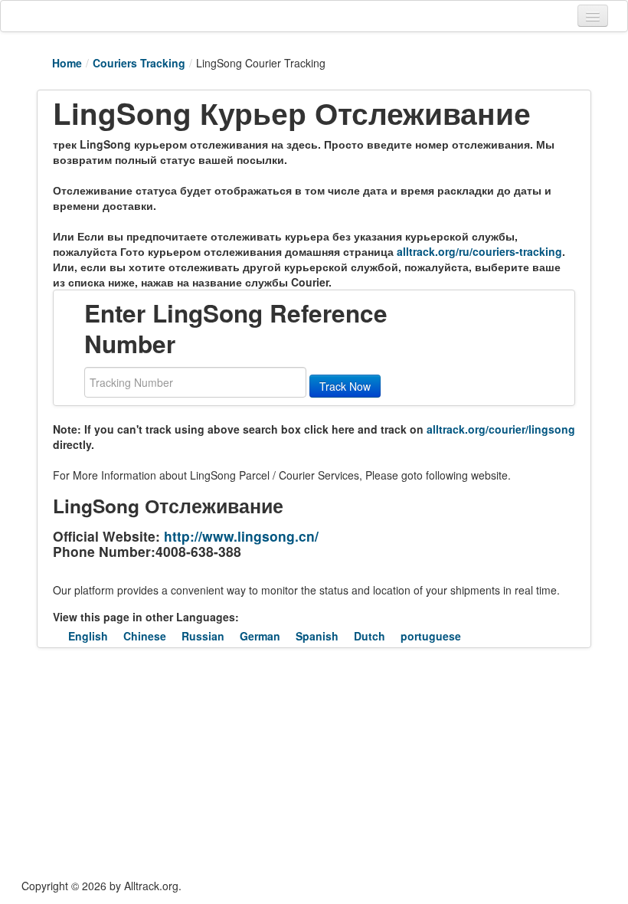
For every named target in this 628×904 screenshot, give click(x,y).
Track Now (345, 386)
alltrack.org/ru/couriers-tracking (479, 251)
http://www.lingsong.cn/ (241, 535)
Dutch (369, 636)
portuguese (431, 636)
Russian (203, 636)
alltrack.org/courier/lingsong (501, 429)
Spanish (317, 636)
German (260, 636)
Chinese (144, 636)
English (88, 636)
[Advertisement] (258, 763)
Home (67, 62)
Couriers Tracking (139, 62)
